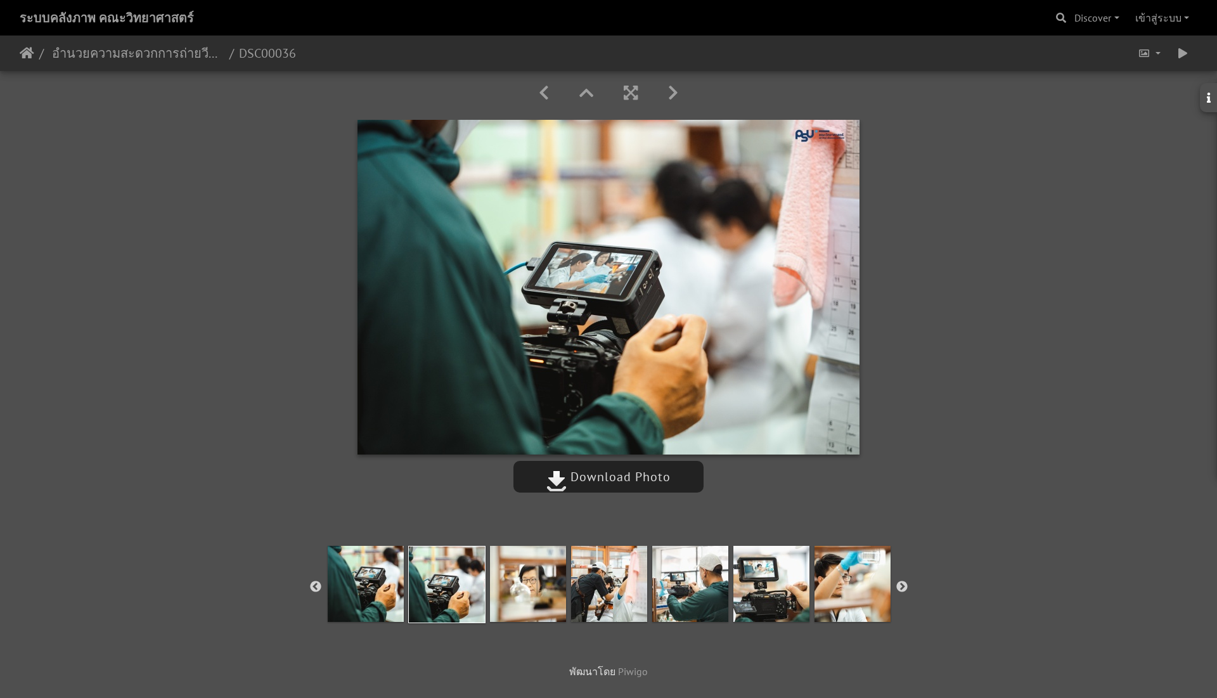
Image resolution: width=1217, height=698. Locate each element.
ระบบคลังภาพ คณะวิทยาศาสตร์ (107, 18)
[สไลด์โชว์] (1182, 53)
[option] (365, 584)
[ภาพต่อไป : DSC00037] (673, 92)
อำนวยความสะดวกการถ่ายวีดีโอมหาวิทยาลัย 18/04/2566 (136, 53)
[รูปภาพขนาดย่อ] (586, 92)
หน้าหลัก (27, 53)
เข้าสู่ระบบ (1158, 17)
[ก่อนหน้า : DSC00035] (544, 92)
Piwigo (633, 671)
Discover (1092, 17)
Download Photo (619, 477)
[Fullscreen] (630, 92)
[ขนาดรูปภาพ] (1149, 53)
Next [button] (902, 587)
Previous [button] (315, 587)
